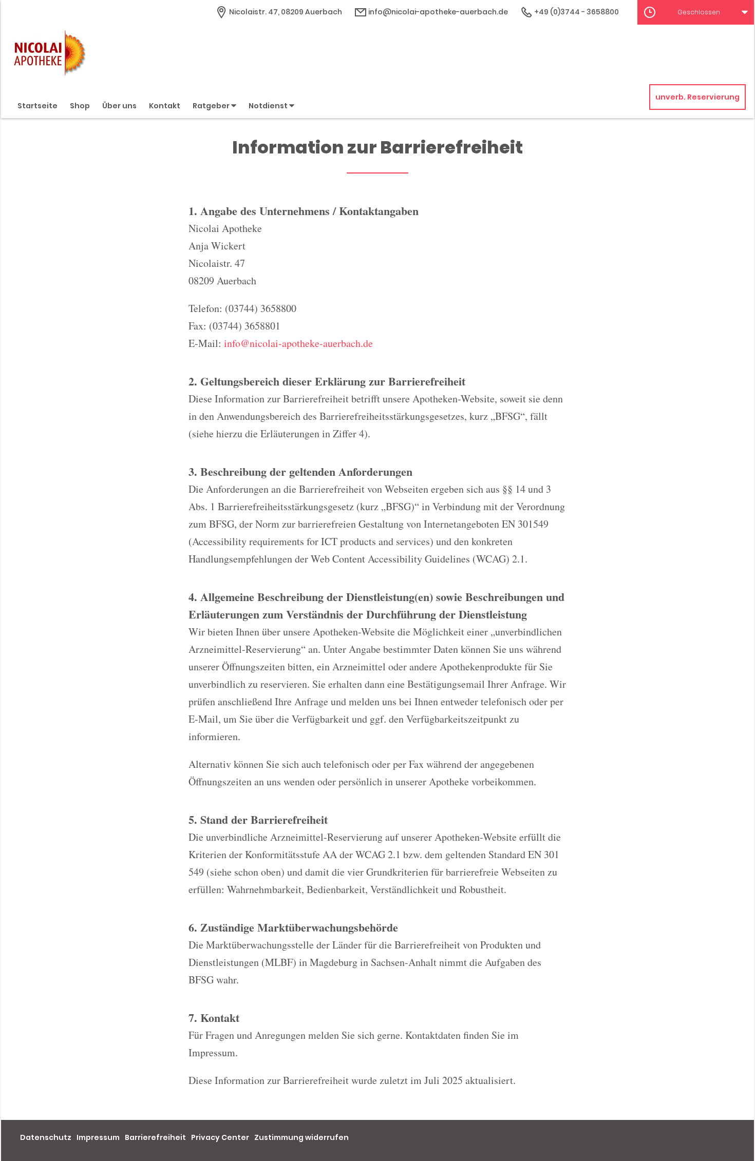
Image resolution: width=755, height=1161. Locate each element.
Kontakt (164, 106)
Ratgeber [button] (212, 106)
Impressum (98, 1137)
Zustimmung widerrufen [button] (301, 1137)
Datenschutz (45, 1137)
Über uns (119, 106)
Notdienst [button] (269, 106)
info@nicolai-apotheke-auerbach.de (437, 12)
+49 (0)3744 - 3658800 (576, 12)
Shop (80, 106)
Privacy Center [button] (220, 1137)
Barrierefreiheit (155, 1137)
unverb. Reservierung (697, 97)
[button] (695, 12)
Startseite (37, 106)
